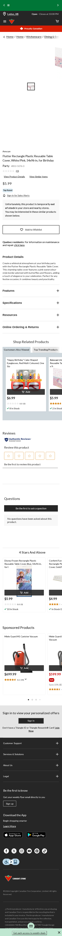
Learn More (9, 826)
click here (19, 245)
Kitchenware (33, 36)
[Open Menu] (5, 21)
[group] (55, 679)
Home (10, 36)
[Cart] (57, 21)
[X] (14, 851)
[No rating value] (9, 171)
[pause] (8, 5)
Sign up (10, 803)
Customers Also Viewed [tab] (16, 349)
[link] (12, 171)
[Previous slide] (4, 5)
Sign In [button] (31, 720)
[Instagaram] (21, 851)
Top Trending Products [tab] (46, 349)
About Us (7, 765)
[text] (26, 404)
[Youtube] (29, 851)
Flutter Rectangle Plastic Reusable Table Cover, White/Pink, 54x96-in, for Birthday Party (28, 161)
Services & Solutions (13, 754)
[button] (26, 392)
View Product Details (14, 176)
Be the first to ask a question (31, 508)
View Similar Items (38, 176)
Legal (6, 776)
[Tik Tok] (44, 851)
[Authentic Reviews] (18, 439)
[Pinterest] (36, 851)
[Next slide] (57, 5)
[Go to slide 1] (31, 86)
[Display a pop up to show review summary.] (26, 680)
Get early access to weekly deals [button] (29, 933)
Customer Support (12, 743)
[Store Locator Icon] (4, 14)
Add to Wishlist (33, 229)
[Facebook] (6, 851)
